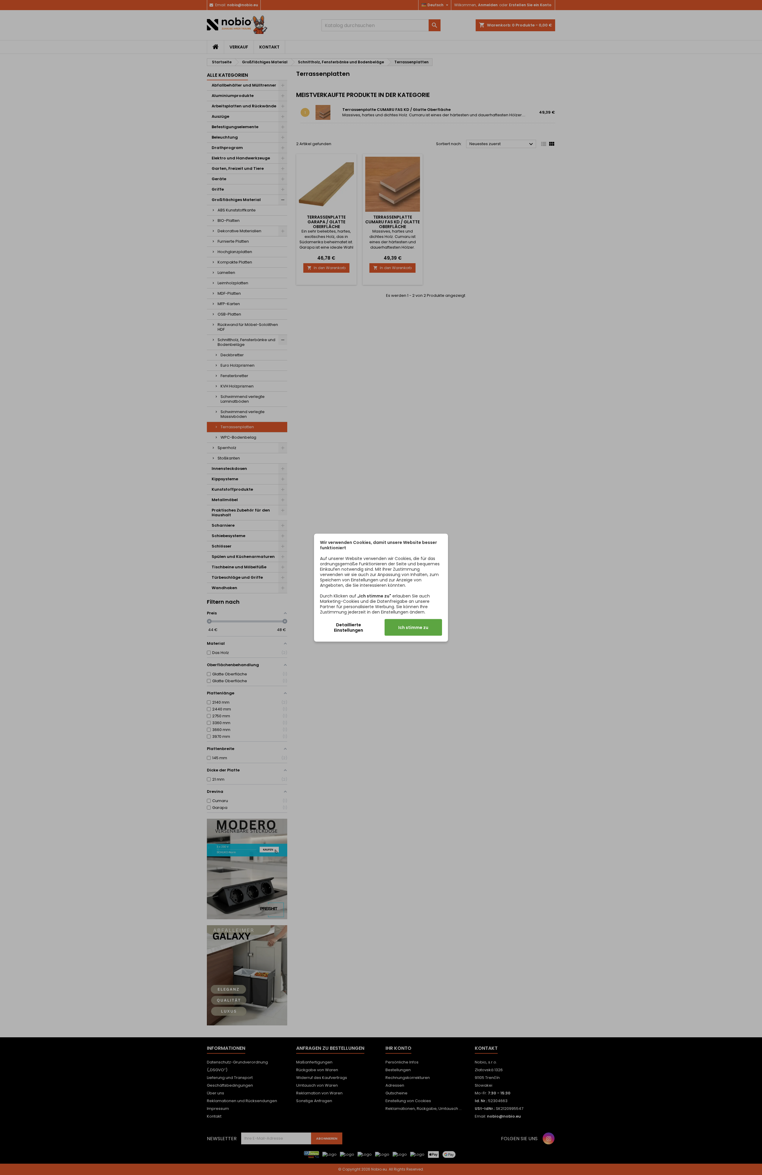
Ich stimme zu (413, 627)
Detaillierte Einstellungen (348, 627)
